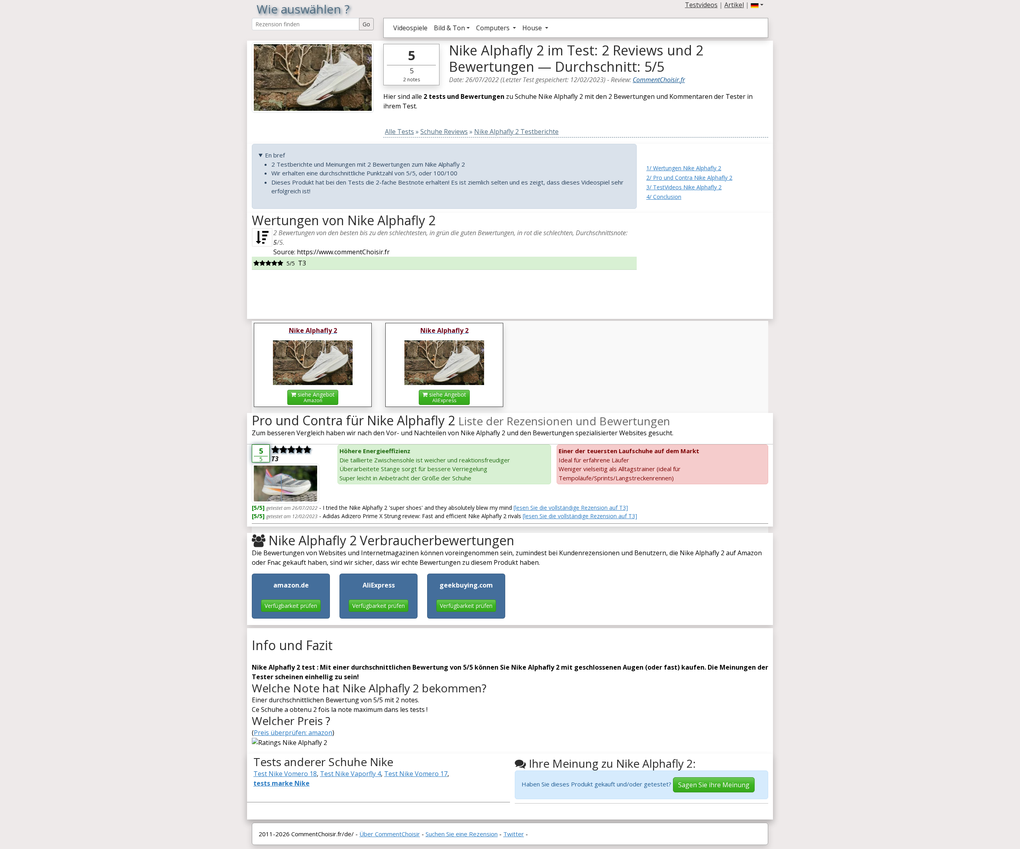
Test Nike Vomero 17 (415, 773)
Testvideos (701, 4)
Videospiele (410, 28)
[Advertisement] (707, 262)
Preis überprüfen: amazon (293, 732)
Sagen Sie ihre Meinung (713, 784)
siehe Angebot (315, 397)
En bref (275, 155)
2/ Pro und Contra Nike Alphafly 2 (689, 177)
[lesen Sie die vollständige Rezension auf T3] (571, 507)
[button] (757, 4)
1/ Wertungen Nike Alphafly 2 (683, 168)
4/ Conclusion (663, 196)
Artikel (734, 4)
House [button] (532, 28)
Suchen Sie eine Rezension (462, 834)
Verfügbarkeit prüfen (291, 605)
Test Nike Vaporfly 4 (350, 773)
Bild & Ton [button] (449, 28)
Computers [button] (493, 28)
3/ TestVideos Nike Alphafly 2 (684, 187)
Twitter (513, 834)
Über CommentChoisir (389, 834)
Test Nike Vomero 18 (285, 773)
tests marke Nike (281, 783)
